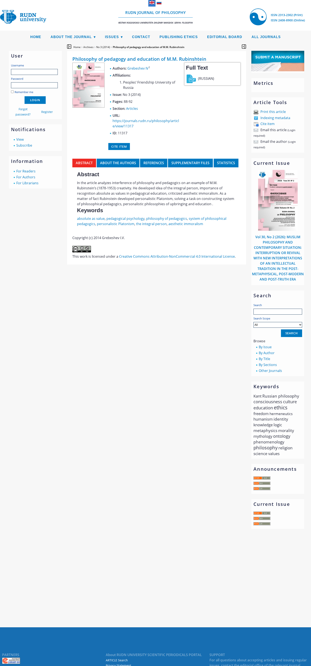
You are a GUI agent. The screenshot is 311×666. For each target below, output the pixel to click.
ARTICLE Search (117, 660)
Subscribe (24, 145)
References (153, 163)
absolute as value (91, 218)
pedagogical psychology (125, 218)
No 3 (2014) (103, 47)
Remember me (24, 92)
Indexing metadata (275, 118)
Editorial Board (224, 37)
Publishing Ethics (179, 37)
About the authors (118, 163)
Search (257, 305)
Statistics (226, 163)
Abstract (84, 163)
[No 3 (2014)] (88, 106)
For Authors (25, 177)
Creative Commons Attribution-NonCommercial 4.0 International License (177, 256)
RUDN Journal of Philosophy (155, 17)
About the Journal (71, 37)
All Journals (266, 37)
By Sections (268, 364)
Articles (132, 108)
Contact (141, 37)
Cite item (267, 123)
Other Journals (270, 370)
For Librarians (27, 183)
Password (17, 79)
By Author (267, 353)
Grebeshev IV (138, 68)
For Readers (26, 171)
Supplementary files (190, 163)
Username (17, 65)
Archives (88, 47)
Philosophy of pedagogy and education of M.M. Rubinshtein (148, 47)
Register (47, 112)
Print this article (273, 111)
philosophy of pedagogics (166, 218)
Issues (112, 37)
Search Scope (261, 318)
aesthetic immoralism (185, 224)
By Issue (265, 347)
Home (35, 37)
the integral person (151, 224)
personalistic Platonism (115, 224)
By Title (264, 358)
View (20, 139)
